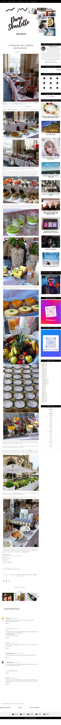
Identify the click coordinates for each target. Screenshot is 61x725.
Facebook (19, 574)
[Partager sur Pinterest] (6, 580)
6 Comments (23, 51)
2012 (43, 399)
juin (43, 388)
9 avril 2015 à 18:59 (15, 628)
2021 (43, 370)
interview (51, 433)
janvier (43, 395)
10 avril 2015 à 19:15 (17, 662)
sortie (51, 444)
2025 (43, 364)
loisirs (51, 435)
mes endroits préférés (17, 104)
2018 (43, 374)
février (43, 393)
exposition (50, 426)
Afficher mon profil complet (51, 62)
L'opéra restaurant (22, 587)
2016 (43, 376)
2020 (43, 371)
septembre (44, 383)
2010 (43, 401)
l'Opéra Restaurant (12, 109)
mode (51, 437)
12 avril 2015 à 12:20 (14, 678)
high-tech (50, 431)
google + (30, 574)
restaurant (28, 106)
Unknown (8, 618)
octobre (44, 382)
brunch (15, 587)
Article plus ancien (34, 707)
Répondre (7, 623)
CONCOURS (51, 409)
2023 (43, 367)
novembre (44, 381)
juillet (43, 386)
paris (51, 439)
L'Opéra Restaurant (6, 554)
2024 (43, 365)
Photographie (51, 413)
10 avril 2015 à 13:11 (19, 653)
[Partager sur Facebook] (8, 580)
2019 (43, 372)
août (43, 385)
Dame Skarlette (17, 569)
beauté (51, 420)
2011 (43, 400)
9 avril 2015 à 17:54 (13, 618)
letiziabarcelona (9, 662)
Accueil (20, 707)
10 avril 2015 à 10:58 (13, 643)
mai (43, 389)
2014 (43, 396)
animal (51, 418)
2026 (43, 363)
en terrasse (28, 450)
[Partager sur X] (3, 580)
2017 (43, 375)
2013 (43, 397)
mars (43, 392)
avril (43, 390)
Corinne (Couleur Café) (10, 653)
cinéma (51, 422)
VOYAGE (51, 416)
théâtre (51, 446)
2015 (43, 378)
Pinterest (26, 574)
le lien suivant (25, 552)
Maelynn (8, 643)
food (18, 587)
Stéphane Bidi (17, 493)
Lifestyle (51, 411)
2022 (43, 368)
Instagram (35, 574)
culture (51, 424)
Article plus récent (5, 707)
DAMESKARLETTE (54, 46)
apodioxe (8, 678)
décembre (44, 379)
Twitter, (23, 574)
